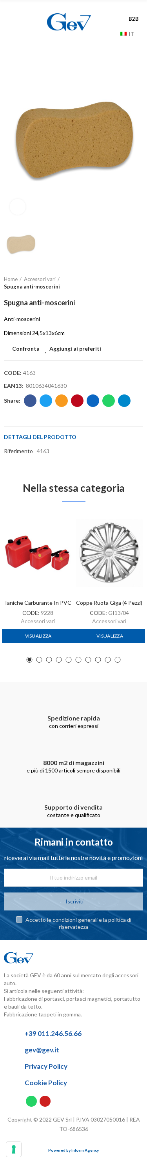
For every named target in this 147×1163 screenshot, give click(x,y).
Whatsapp (108, 400)
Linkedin (93, 400)
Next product (137, 283)
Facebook (30, 400)
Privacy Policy (46, 1066)
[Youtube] (45, 1101)
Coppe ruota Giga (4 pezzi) (109, 602)
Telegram (124, 400)
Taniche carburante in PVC (37, 602)
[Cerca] (112, 33)
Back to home (127, 283)
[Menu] (15, 21)
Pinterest (77, 400)
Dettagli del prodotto (40, 437)
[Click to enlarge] (17, 207)
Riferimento (18, 451)
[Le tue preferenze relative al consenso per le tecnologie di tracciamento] (13, 1149)
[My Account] (135, 10)
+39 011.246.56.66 (53, 1033)
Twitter (46, 400)
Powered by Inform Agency (73, 1150)
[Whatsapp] (31, 1101)
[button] (30, 660)
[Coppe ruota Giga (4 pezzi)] (109, 553)
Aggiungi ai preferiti (75, 348)
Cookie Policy (46, 1083)
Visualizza (37, 636)
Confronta (26, 348)
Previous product (117, 283)
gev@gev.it (42, 1050)
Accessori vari (38, 621)
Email (61, 400)
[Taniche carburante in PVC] (38, 553)
